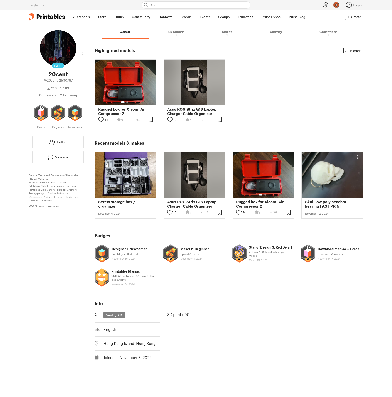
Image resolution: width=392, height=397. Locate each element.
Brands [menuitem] (185, 17)
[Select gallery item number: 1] (123, 102)
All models (353, 51)
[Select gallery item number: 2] (127, 102)
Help (59, 196)
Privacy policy (36, 193)
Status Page (72, 196)
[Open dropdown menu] (82, 52)
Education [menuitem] (245, 17)
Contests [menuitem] (165, 17)
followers (47, 95)
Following (68, 95)
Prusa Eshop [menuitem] (271, 17)
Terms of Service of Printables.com (48, 182)
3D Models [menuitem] (81, 17)
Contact (33, 200)
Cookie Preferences (59, 193)
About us (47, 200)
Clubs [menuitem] (119, 17)
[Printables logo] (47, 17)
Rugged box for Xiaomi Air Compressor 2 (122, 111)
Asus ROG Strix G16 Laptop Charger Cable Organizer (191, 111)
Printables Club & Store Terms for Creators (53, 189)
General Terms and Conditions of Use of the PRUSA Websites (53, 177)
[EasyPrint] (325, 5)
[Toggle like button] (101, 119)
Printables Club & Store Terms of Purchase (52, 185)
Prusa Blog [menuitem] (297, 17)
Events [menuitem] (205, 17)
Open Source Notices (40, 196)
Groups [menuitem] (224, 17)
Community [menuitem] (141, 17)
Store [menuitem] (102, 17)
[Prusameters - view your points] (336, 5)
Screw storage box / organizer (116, 204)
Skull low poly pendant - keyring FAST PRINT (327, 204)
